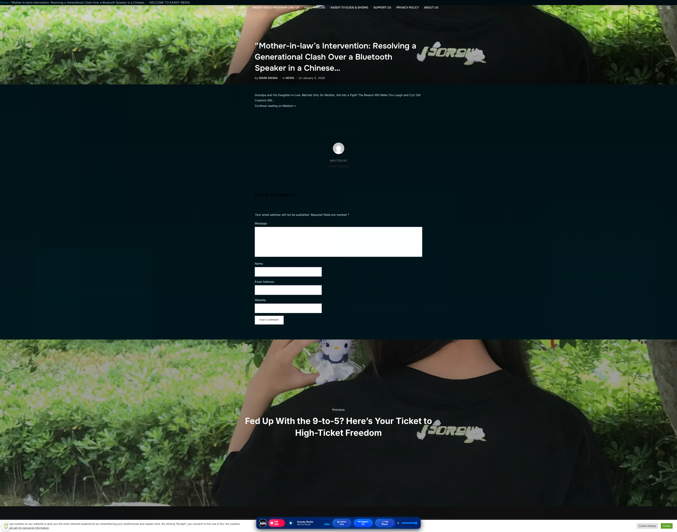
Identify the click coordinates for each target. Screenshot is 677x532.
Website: (260, 300)
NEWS (243, 7)
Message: (261, 223)
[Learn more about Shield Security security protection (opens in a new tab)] (6, 526)
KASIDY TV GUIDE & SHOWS (349, 7)
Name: (259, 263)
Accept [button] (666, 525)
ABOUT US (431, 7)
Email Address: (265, 281)
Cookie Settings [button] (647, 525)
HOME (229, 7)
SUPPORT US (382, 7)
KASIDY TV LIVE (314, 7)
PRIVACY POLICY (407, 7)
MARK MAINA (268, 78)
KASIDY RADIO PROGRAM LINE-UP (276, 7)
